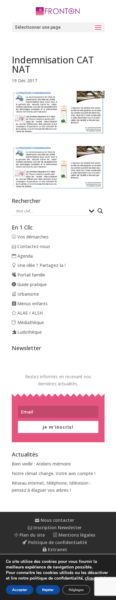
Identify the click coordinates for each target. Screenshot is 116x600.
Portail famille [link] (30, 275)
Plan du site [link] (31, 535)
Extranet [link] (57, 549)
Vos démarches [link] (32, 237)
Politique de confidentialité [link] (57, 542)
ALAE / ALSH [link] (29, 313)
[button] (58, 27)
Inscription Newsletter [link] (57, 527)
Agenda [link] (24, 256)
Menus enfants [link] (32, 303)
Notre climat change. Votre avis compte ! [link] (53, 473)
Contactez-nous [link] (33, 246)
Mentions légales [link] (76, 535)
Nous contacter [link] (56, 520)
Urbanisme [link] (27, 294)
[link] (58, 10)
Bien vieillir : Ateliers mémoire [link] (41, 464)
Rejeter (48, 589)
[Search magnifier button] (100, 211)
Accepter (19, 589)
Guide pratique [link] (31, 284)
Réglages (76, 589)
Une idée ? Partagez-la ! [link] (41, 265)
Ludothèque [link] (29, 332)
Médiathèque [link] (30, 322)
